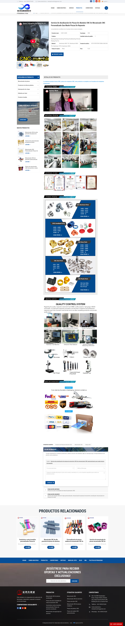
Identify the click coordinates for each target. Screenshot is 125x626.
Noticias (97, 8)
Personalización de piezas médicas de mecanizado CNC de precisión (74, 540)
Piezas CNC (88, 444)
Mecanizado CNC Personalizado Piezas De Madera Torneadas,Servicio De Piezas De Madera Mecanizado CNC (31, 150)
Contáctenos (89, 8)
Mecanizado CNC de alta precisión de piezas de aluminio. (31, 133)
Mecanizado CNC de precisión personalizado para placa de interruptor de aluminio (31, 158)
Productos (79, 8)
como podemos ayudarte (28, 106)
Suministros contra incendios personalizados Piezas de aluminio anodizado (27, 540)
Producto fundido (22, 97)
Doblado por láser (22, 93)
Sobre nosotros (61, 8)
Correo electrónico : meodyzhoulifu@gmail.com (50, 1)
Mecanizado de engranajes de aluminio (53, 612)
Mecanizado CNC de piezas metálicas (74, 605)
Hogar (52, 8)
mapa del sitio (72, 560)
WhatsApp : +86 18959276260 (99, 611)
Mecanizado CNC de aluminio (74, 599)
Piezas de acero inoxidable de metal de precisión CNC (53, 601)
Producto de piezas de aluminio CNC (63, 444)
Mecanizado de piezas (24, 81)
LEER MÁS (27, 136)
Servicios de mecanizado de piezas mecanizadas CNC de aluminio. (97, 540)
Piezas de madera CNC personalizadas (73, 612)
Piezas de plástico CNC (73, 608)
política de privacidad (96, 560)
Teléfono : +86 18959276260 (26, 1)
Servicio (71, 8)
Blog (80, 560)
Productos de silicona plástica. (26, 85)
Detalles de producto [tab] (52, 77)
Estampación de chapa (24, 89)
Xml (85, 560)
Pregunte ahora (58, 54)
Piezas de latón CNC (72, 601)
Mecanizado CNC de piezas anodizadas (53, 597)
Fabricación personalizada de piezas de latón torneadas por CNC (32, 141)
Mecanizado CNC (79, 444)
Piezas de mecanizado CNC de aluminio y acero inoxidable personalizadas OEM (32, 167)
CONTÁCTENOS (23, 119)
